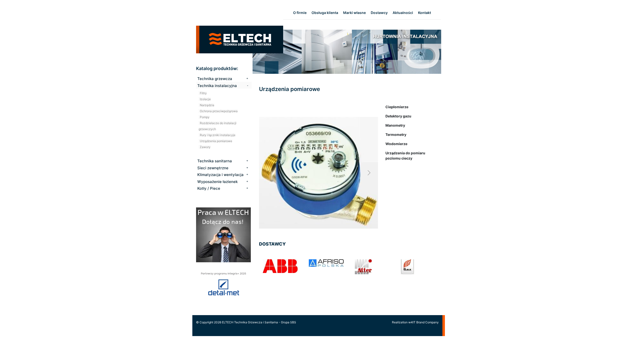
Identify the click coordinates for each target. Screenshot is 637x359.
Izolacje (205, 99)
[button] (268, 172)
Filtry (203, 93)
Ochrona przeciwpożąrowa (219, 111)
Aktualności (403, 12)
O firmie (300, 12)
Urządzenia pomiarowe (216, 141)
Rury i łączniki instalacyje (217, 135)
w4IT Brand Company (423, 322)
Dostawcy (379, 12)
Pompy (205, 117)
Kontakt (424, 12)
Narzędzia (207, 105)
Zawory (205, 147)
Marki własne (354, 12)
